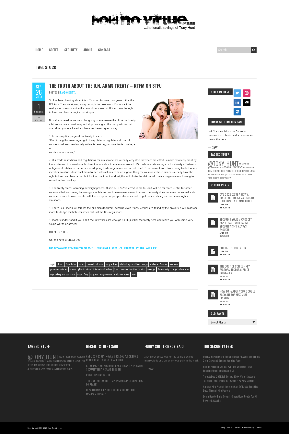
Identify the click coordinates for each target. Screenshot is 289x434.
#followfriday (234, 167)
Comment (38, 111)
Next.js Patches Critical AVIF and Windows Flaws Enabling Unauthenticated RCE (227, 368)
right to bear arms (181, 269)
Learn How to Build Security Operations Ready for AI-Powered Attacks (230, 398)
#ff (209, 174)
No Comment (224, 236)
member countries (129, 269)
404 (222, 174)
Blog (223, 427)
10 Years (245, 170)
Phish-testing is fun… (234, 248)
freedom (163, 264)
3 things (216, 170)
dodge (144, 264)
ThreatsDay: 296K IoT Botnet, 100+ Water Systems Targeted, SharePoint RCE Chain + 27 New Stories (229, 378)
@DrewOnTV (225, 177)
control (82, 264)
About (87, 49)
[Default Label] (237, 102)
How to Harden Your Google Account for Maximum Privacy (237, 294)
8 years (223, 167)
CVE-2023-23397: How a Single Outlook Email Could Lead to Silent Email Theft (237, 197)
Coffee (53, 49)
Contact (104, 49)
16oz (223, 170)
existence (154, 264)
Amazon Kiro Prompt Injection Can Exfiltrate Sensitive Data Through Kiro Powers (230, 388)
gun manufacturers (58, 269)
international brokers (102, 269)
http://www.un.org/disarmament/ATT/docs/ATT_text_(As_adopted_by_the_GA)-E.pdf (103, 247)
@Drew (216, 177)
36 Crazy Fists (44, 364)
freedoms (174, 264)
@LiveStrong (214, 167)
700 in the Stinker (233, 170)
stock (79, 274)
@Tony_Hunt (223, 163)
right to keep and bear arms (62, 274)
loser (116, 269)
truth (134, 274)
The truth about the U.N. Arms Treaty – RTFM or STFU (105, 85)
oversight (151, 269)
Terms (258, 427)
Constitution (71, 264)
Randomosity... (68, 92)
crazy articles (111, 264)
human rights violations (80, 269)
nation (142, 269)
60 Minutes (244, 163)
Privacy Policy (248, 427)
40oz (210, 170)
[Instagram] (246, 93)
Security (70, 49)
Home (39, 49)
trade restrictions (121, 274)
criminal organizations (130, 264)
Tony (86, 274)
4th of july (215, 174)
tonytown (94, 274)
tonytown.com (106, 274)
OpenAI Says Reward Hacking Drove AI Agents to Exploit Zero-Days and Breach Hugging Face (231, 358)
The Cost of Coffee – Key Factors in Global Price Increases (235, 269)
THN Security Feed (218, 346)
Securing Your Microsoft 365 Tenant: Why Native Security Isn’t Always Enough (236, 224)
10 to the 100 (248, 167)
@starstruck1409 (233, 174)
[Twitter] (237, 93)
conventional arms (95, 264)
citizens (60, 264)
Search (254, 50)
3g (243, 174)
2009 (252, 171)
